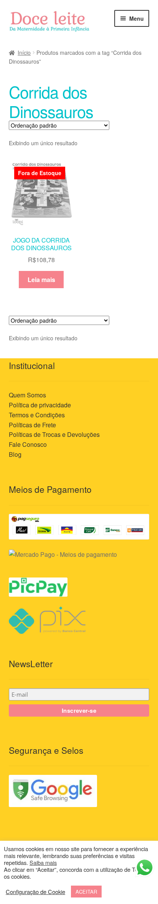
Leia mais (41, 279)
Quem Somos (27, 394)
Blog (15, 454)
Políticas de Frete (32, 424)
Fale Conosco (28, 444)
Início (24, 52)
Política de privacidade (40, 404)
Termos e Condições (37, 414)
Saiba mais (43, 862)
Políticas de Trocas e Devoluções (54, 434)
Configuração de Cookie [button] (35, 891)
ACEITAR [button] (86, 891)
